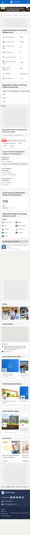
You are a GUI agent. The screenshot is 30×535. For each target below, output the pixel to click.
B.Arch (5, 146)
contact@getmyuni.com (10, 504)
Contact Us (3, 511)
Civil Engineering (23, 163)
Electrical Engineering (15, 164)
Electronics (23, 164)
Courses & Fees (8, 15)
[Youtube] (23, 497)
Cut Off (21, 15)
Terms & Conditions (5, 515)
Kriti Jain (5, 461)
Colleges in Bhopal (10, 486)
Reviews (26, 15)
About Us (3, 509)
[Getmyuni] (15, 2)
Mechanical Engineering (13, 163)
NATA (3, 206)
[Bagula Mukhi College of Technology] (3, 8)
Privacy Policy (4, 513)
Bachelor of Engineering (10, 143)
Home (2, 486)
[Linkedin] (20, 497)
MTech (20, 143)
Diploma (12, 146)
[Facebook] (11, 497)
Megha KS (25, 461)
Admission (15, 15)
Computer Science (6, 164)
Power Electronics (12, 174)
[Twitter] (14, 497)
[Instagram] (17, 497)
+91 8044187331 (8, 501)
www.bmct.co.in (8, 351)
